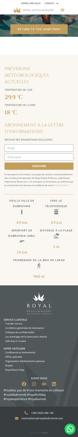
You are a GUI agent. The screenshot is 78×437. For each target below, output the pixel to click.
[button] (62, 10)
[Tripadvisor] (44, 384)
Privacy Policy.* (61, 185)
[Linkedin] (54, 384)
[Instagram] (34, 384)
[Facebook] (24, 384)
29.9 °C (14, 97)
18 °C (11, 112)
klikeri (45, 432)
